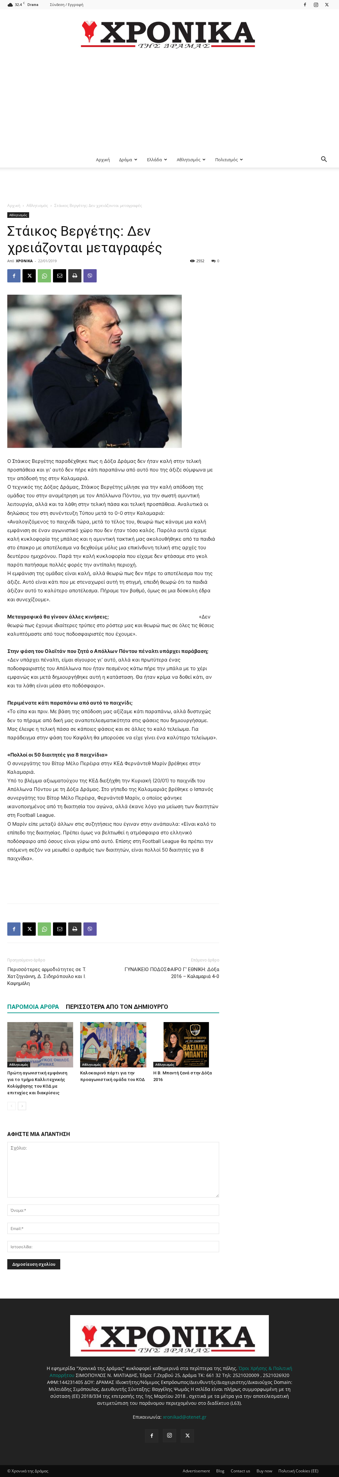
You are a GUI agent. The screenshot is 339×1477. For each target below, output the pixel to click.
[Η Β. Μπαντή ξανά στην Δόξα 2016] (186, 1044)
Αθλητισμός (188, 160)
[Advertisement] (169, 102)
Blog (220, 1471)
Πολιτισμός (226, 160)
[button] (324, 160)
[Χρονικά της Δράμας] (169, 31)
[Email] (59, 275)
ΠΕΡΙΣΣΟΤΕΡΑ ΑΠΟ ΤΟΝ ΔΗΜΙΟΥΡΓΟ (117, 1006)
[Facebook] (305, 4)
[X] (327, 4)
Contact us (240, 1471)
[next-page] (22, 1106)
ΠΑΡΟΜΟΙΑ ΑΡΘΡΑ (33, 1006)
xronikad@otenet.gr (185, 1417)
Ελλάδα (154, 160)
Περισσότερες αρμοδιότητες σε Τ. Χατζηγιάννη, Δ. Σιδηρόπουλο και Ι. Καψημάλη (46, 976)
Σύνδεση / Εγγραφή (66, 4)
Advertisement (196, 1471)
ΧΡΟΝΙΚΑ (24, 260)
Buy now (264, 1471)
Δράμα (125, 160)
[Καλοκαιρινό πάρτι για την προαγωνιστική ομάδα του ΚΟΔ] (113, 1044)
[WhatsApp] (44, 275)
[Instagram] (316, 4)
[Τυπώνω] (74, 275)
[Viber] (90, 275)
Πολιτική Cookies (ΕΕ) (298, 1471)
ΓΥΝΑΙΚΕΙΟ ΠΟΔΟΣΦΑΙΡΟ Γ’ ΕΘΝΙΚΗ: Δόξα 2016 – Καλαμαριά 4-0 (171, 972)
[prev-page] (11, 1106)
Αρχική (103, 160)
